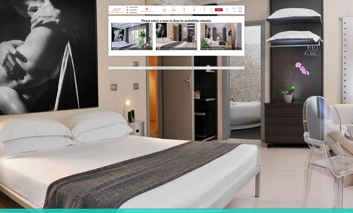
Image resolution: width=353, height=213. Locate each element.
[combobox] (238, 8)
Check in (164, 4)
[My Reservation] (227, 8)
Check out (173, 4)
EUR (234, 11)
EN (235, 8)
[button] (219, 9)
